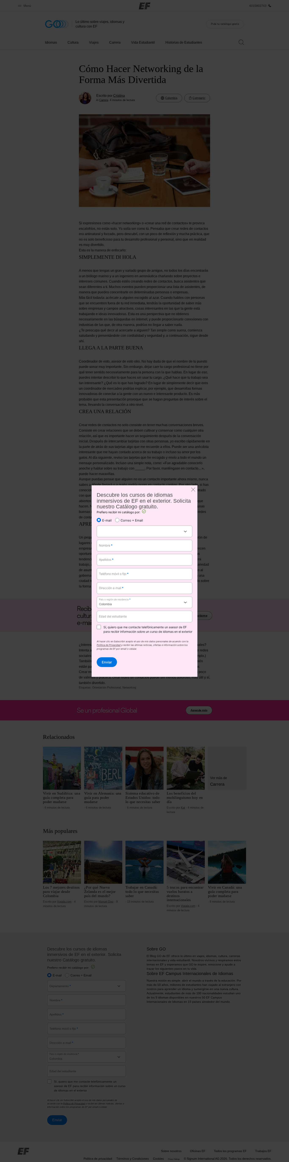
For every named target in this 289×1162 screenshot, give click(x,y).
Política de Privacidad (109, 645)
